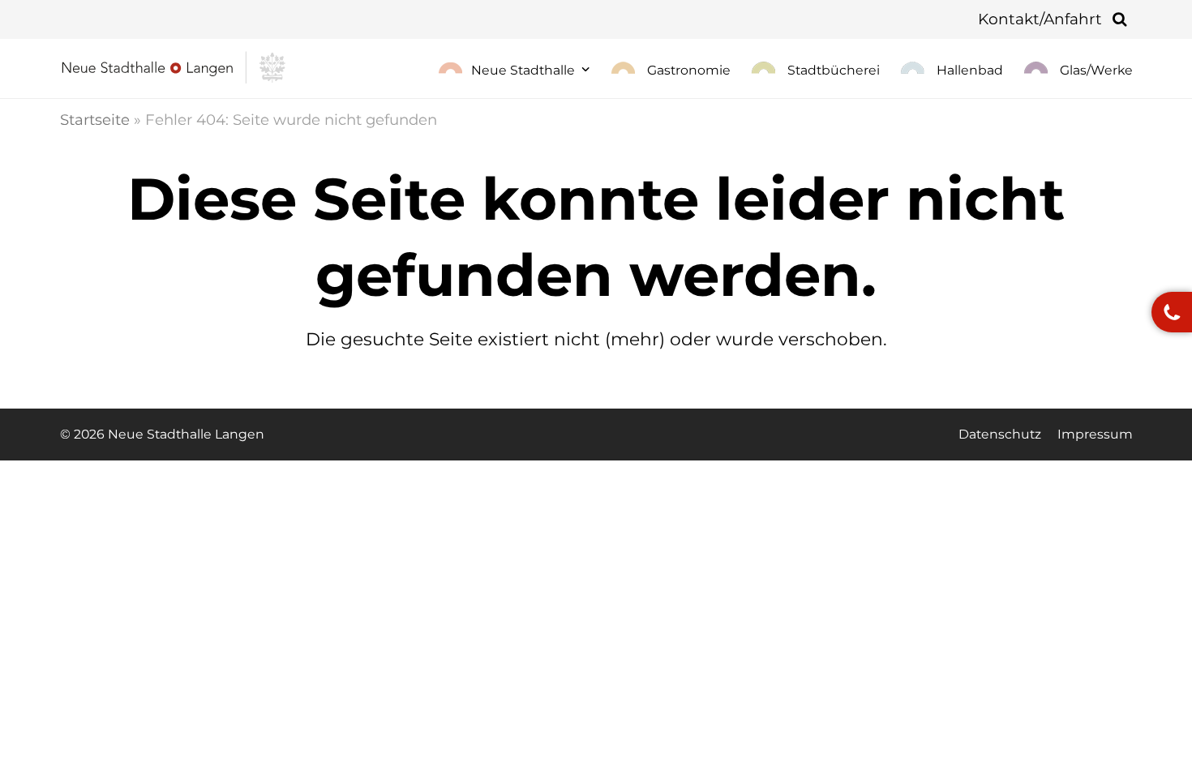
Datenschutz (999, 434)
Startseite (95, 119)
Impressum (1095, 434)
